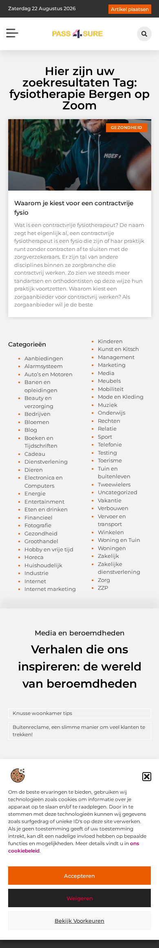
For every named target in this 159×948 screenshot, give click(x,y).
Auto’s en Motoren (48, 374)
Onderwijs (111, 412)
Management (116, 357)
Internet (35, 581)
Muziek (107, 405)
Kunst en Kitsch (118, 349)
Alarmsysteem (43, 366)
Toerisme (110, 460)
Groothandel (41, 541)
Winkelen (111, 532)
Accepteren (79, 876)
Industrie (36, 573)
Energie (35, 493)
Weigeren (79, 898)
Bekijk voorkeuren (79, 920)
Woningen (112, 548)
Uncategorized (117, 492)
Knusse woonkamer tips (42, 713)
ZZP (103, 587)
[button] (147, 777)
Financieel (38, 517)
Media (106, 373)
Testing (107, 452)
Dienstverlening (46, 461)
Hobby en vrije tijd (48, 549)
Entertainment (44, 501)
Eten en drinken (46, 509)
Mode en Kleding (121, 396)
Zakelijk (108, 556)
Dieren (33, 469)
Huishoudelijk (43, 565)
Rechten (109, 420)
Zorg (104, 580)
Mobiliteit (111, 389)
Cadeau (34, 454)
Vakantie (109, 500)
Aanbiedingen (43, 358)
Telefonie (110, 444)
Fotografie (37, 525)
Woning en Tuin (119, 540)
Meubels (109, 380)
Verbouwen (113, 508)
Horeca (34, 557)
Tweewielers (114, 484)
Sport (105, 436)
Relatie (107, 428)
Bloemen (36, 422)
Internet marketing (50, 589)
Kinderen (110, 341)
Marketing (112, 365)
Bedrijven (37, 414)
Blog (30, 429)
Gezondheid (40, 533)
